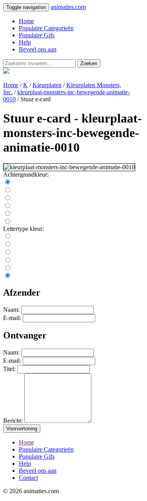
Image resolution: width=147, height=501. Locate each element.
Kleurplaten (47, 85)
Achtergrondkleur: (26, 174)
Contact (28, 477)
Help (25, 42)
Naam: (11, 309)
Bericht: (13, 420)
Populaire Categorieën (46, 28)
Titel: (9, 369)
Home (26, 21)
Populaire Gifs (36, 35)
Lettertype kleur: (23, 228)
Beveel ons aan (37, 49)
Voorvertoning (21, 429)
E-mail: (12, 317)
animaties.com (68, 7)
